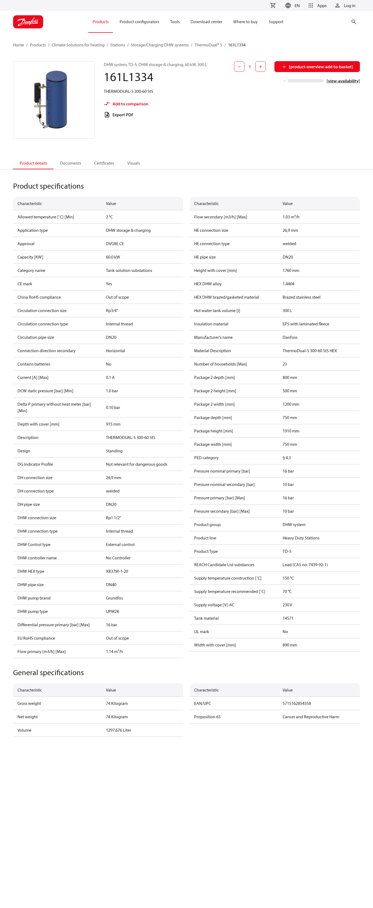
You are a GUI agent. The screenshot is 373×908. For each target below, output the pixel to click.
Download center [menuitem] (206, 21)
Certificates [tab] (104, 163)
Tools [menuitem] (175, 21)
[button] (292, 5)
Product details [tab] (33, 163)
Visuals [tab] (133, 163)
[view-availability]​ (343, 81)
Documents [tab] (70, 163)
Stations (117, 45)
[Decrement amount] (239, 66)
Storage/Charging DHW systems (160, 45)
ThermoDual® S (208, 45)
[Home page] (28, 21)
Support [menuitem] (276, 21)
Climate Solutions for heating (78, 45)
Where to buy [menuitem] (245, 21)
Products (38, 45)
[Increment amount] (260, 66)
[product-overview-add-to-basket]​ (321, 66)
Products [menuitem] (101, 21)
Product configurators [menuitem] (139, 21)
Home (18, 45)
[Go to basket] (272, 5)
